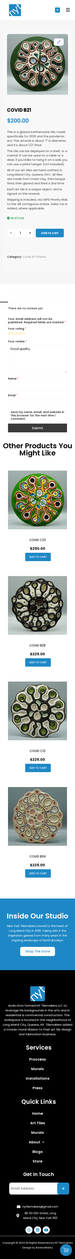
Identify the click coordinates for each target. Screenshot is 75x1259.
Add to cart (50, 233)
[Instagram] (29, 1230)
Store (37, 1161)
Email (13, 395)
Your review (17, 341)
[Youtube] (46, 1230)
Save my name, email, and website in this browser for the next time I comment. (37, 415)
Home (37, 1113)
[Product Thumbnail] (59, 42)
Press (37, 1087)
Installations (37, 1078)
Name (13, 378)
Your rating (17, 328)
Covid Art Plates (34, 257)
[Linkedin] (37, 1230)
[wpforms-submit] (63, 1189)
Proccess (37, 1059)
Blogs (37, 1151)
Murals (37, 1068)
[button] (37, 951)
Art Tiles (37, 1122)
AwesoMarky (44, 1247)
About (34, 1142)
